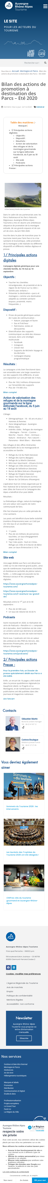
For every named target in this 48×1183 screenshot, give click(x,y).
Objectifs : (21, 135)
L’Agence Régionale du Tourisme (22, 983)
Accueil (15, 71)
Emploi (10, 991)
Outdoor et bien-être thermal (15, 1064)
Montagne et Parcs (29, 71)
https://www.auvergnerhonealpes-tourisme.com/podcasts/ (20, 652)
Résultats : (21, 141)
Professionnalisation (12, 1100)
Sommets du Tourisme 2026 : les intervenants (22, 808)
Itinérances (8, 1070)
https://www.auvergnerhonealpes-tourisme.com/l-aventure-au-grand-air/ (21, 594)
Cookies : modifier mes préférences (23, 974)
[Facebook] (8, 967)
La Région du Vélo (11, 1112)
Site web (20, 160)
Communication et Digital (14, 1091)
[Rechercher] (45, 63)
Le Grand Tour (10, 1106)
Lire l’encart (9, 698)
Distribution (9, 1088)
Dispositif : (21, 138)
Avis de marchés (15, 987)
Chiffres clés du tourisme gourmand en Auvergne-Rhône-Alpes (22, 901)
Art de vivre (8, 1073)
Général (40, 107)
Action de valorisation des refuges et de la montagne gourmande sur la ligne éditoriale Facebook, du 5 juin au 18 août (25, 150)
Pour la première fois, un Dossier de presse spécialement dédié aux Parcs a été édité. (22, 673)
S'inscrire (24, 1038)
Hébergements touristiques (15, 1076)
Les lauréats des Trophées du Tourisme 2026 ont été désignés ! (22, 853)
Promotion (8, 1085)
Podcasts (20, 162)
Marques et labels (11, 1082)
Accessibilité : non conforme (20, 1004)
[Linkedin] (13, 967)
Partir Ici (7, 1109)
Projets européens (11, 1103)
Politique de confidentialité (19, 995)
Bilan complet (10, 392)
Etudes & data (10, 1094)
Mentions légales (15, 999)
